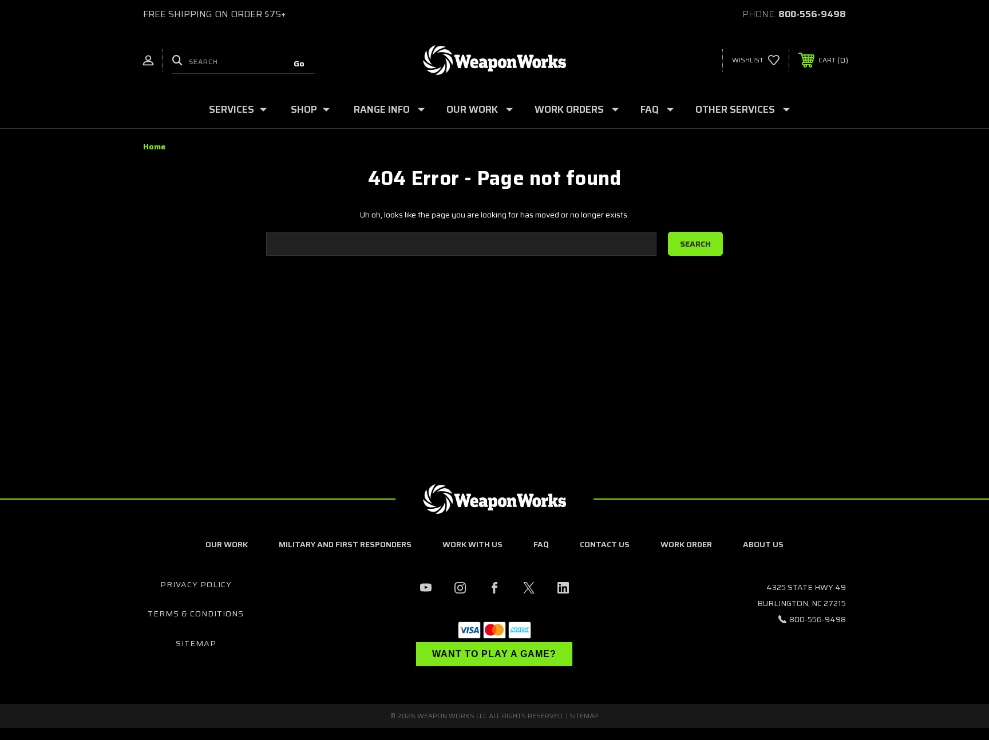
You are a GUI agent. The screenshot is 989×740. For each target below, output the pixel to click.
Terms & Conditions (196, 613)
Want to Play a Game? (494, 654)
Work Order (686, 544)
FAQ (649, 109)
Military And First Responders (345, 544)
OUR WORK (472, 109)
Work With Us (472, 544)
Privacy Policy (196, 584)
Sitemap (196, 643)
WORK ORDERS (569, 109)
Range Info (382, 109)
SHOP (304, 109)
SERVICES (231, 109)
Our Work (226, 544)
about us (763, 544)
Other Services (735, 109)
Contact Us (605, 544)
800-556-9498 (812, 14)
